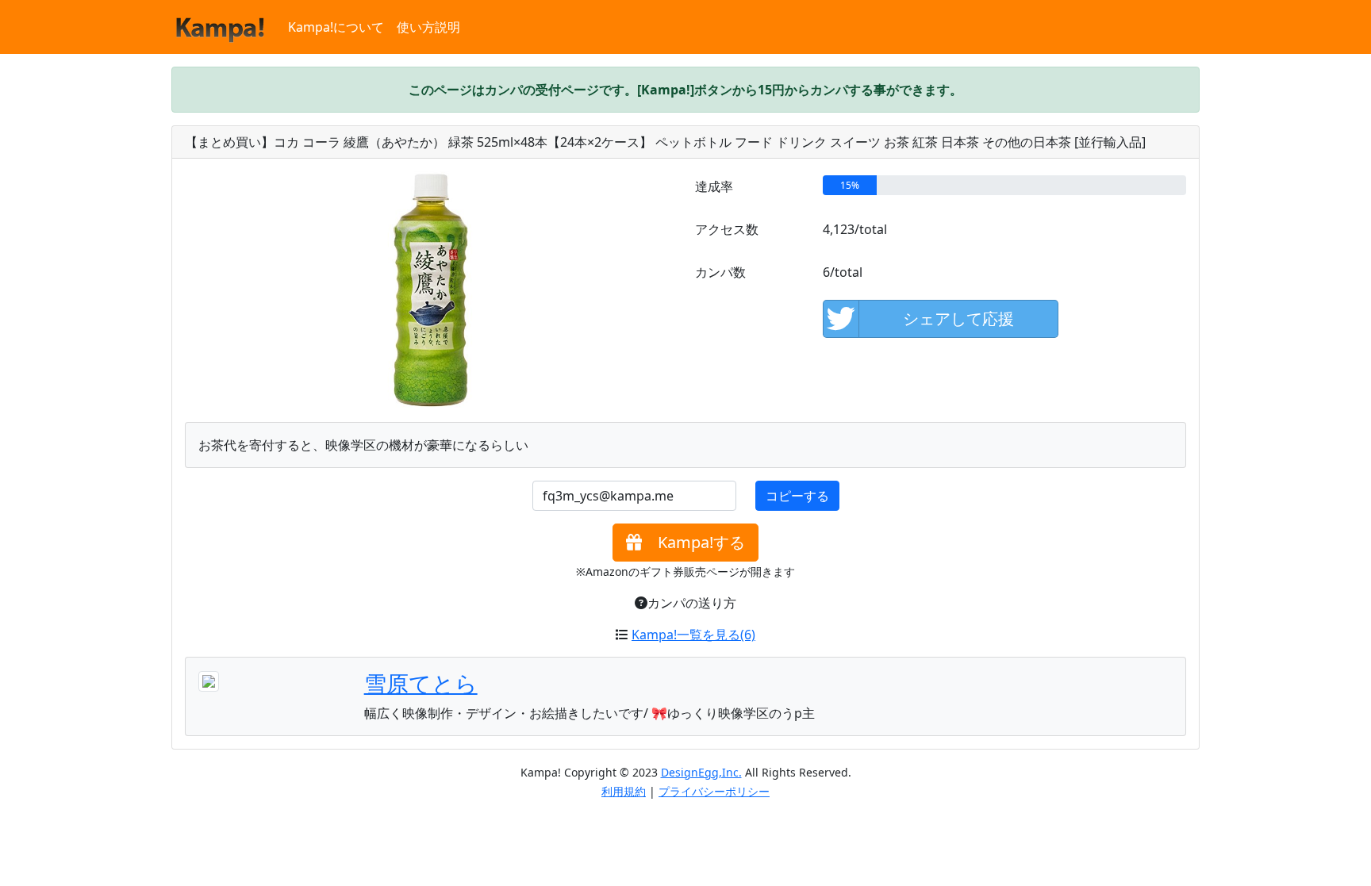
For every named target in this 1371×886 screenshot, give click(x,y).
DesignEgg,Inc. (701, 772)
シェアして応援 (958, 318)
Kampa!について (336, 27)
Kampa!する (693, 542)
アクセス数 (726, 229)
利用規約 (623, 791)
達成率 (714, 186)
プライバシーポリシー (714, 791)
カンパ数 (720, 272)
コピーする (797, 495)
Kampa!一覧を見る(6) (693, 634)
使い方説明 (428, 27)
